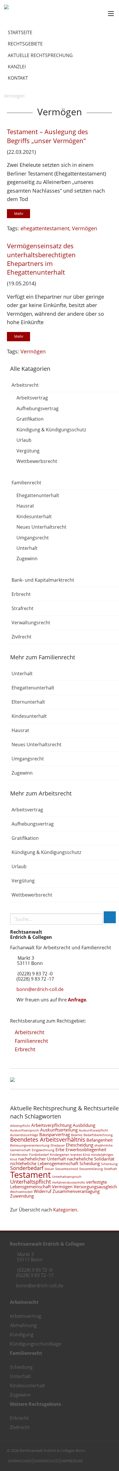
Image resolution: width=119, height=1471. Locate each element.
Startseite (20, 32)
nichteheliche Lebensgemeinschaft (44, 1163)
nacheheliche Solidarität (90, 1159)
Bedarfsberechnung (98, 1135)
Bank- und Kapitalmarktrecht (43, 580)
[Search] (110, 917)
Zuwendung (22, 1196)
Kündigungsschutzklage (35, 1344)
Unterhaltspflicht (30, 1181)
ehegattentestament (45, 228)
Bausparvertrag (54, 1134)
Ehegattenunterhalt (37, 495)
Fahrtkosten (19, 1155)
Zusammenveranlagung (76, 1191)
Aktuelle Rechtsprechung (40, 55)
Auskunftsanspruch (24, 1130)
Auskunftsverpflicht (93, 1130)
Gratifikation (30, 419)
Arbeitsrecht (25, 385)
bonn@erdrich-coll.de (40, 989)
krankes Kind (80, 1155)
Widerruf (42, 1191)
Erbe (59, 1149)
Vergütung (28, 451)
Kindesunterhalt (34, 516)
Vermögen (84, 228)
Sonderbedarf (26, 1168)
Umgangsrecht (32, 537)
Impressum (72, 1460)
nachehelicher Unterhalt (42, 1159)
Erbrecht (21, 594)
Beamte (76, 1135)
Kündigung (22, 1334)
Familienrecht (26, 482)
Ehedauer (58, 1145)
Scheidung (89, 1163)
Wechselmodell (21, 1192)
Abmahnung (23, 1325)
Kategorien (65, 1210)
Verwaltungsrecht (31, 622)
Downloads (20, 1460)
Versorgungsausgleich (95, 1186)
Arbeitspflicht (20, 1126)
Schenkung (109, 1164)
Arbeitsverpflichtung (51, 1125)
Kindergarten (59, 1155)
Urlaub (23, 440)
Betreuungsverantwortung (29, 1145)
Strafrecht (23, 608)
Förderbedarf (39, 1155)
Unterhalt (27, 548)
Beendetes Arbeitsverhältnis (47, 1139)
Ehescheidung (79, 1145)
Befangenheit (99, 1140)
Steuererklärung (91, 1169)
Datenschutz (46, 1460)
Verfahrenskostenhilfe (68, 1182)
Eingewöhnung (43, 1150)
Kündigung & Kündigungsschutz (51, 429)
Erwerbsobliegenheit (86, 1149)
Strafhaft (110, 1169)
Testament (30, 1174)
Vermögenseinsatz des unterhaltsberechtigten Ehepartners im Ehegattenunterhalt (41, 259)
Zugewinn (27, 559)
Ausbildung (84, 1125)
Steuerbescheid (66, 1169)
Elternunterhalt (28, 702)
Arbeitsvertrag (32, 398)
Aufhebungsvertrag (37, 408)
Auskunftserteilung (59, 1130)
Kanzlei (17, 66)
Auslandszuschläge (24, 1135)
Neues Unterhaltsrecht (41, 527)
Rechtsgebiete (25, 44)
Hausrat (25, 506)
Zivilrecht (21, 637)
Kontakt (18, 78)
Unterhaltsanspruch (66, 1177)
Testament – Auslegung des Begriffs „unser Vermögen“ (47, 136)
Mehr (18, 213)
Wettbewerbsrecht (36, 461)
